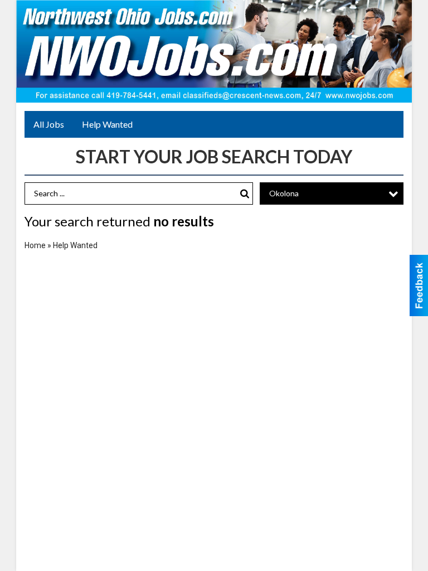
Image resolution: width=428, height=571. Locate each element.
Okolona (284, 193)
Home (35, 245)
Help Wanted (107, 124)
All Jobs (48, 124)
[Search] (244, 194)
